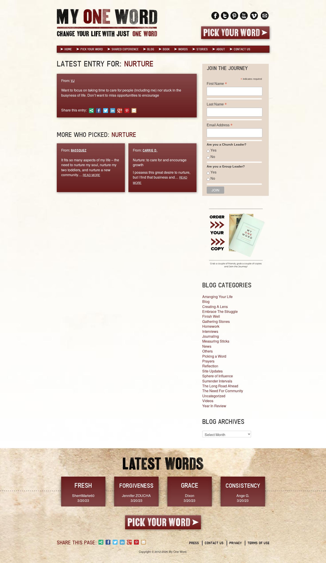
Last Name (217, 104)
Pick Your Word (92, 49)
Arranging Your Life (217, 296)
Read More (91, 175)
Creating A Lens (215, 306)
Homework (210, 326)
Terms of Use (258, 543)
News (206, 346)
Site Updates (212, 371)
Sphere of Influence (217, 375)
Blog (150, 49)
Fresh (83, 485)
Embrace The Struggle (220, 311)
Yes (213, 150)
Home (68, 49)
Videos (207, 400)
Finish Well (211, 316)
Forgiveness (136, 485)
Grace (189, 485)
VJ (73, 81)
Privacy (235, 543)
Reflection (210, 365)
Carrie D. (150, 150)
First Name (217, 83)
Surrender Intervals (217, 381)
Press (194, 543)
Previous (52, 491)
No (212, 157)
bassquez (78, 150)
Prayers (208, 361)
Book (166, 49)
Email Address (219, 125)
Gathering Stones (216, 321)
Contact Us (242, 49)
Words (183, 49)
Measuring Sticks (215, 341)
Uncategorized (213, 395)
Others (207, 351)
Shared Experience (125, 49)
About (220, 49)
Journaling (210, 336)
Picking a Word (214, 356)
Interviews (210, 331)
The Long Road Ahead (220, 385)
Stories (202, 49)
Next (274, 491)
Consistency (243, 485)
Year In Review (214, 405)
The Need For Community (222, 390)
